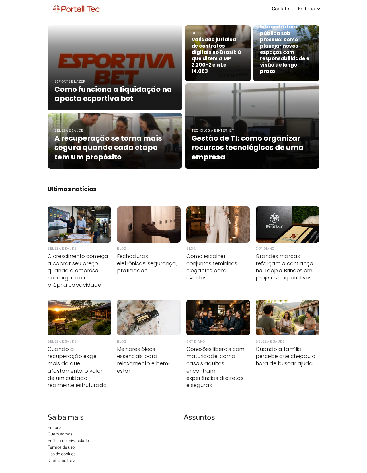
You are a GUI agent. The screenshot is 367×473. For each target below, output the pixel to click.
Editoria (306, 8)
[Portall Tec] (76, 8)
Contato (280, 8)
